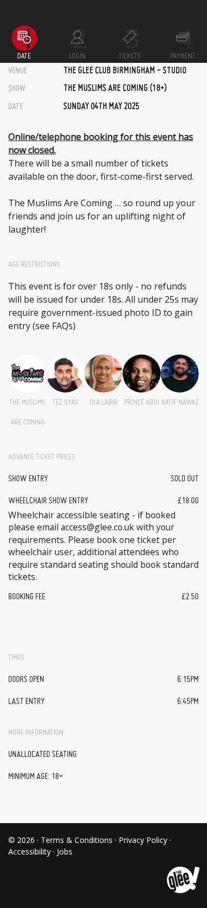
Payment (182, 56)
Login (77, 56)
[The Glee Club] (182, 871)
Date (24, 56)
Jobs (64, 851)
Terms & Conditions (77, 840)
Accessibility (29, 851)
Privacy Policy (143, 840)
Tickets (130, 56)
